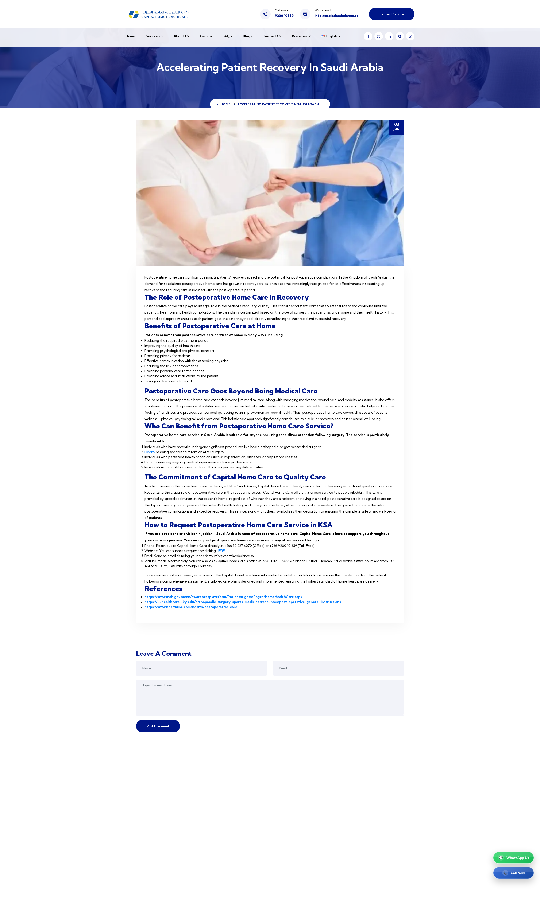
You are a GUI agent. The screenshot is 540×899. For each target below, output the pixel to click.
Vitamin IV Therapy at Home (295, 845)
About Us (181, 36)
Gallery (206, 36)
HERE (221, 551)
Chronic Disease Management (296, 854)
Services (153, 36)
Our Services (214, 793)
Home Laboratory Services (294, 819)
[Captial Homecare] (159, 14)
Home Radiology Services (293, 871)
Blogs (247, 36)
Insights (211, 828)
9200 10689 (284, 15)
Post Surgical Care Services (294, 811)
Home (130, 36)
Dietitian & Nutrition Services (296, 880)
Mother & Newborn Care (292, 862)
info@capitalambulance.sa (336, 15)
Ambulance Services (289, 888)
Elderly (150, 452)
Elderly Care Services (289, 802)
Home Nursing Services (291, 793)
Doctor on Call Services (291, 785)
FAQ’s (227, 36)
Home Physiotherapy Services (296, 836)
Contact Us (271, 36)
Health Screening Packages (294, 828)
